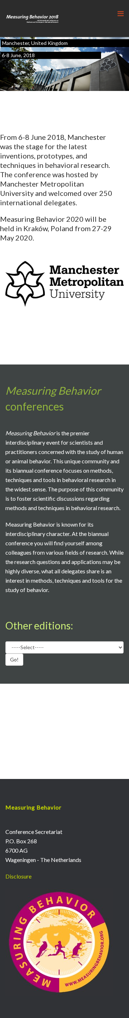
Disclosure (18, 876)
